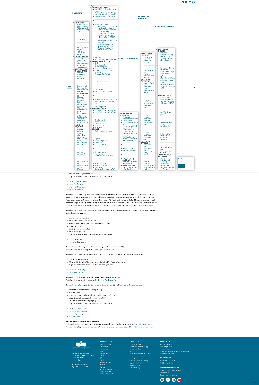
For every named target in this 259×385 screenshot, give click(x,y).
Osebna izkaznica (135, 344)
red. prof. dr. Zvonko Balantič (78, 181)
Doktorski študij (135, 368)
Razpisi (132, 351)
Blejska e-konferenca (167, 353)
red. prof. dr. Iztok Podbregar (78, 311)
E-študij (102, 360)
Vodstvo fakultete (135, 349)
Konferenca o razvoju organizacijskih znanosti (174, 351)
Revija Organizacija (166, 347)
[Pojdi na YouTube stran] (179, 380)
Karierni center (164, 373)
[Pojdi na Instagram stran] (168, 380)
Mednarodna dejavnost (167, 361)
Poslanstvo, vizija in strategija (139, 347)
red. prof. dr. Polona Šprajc (77, 270)
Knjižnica (102, 365)
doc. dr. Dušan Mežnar (76, 190)
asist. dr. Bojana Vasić (75, 314)
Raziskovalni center (166, 344)
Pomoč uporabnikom (106, 371)
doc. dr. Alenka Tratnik (108, 250)
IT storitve (103, 367)
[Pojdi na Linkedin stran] (174, 380)
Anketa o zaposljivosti (106, 374)
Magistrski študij (135, 365)
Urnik (101, 351)
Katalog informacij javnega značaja (140, 353)
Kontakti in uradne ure (107, 369)
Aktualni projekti (165, 349)
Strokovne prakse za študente (169, 375)
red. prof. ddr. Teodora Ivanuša (106, 280)
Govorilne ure (104, 353)
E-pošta (102, 356)
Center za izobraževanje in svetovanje (172, 370)
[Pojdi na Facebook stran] (162, 380)
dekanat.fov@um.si (81, 364)
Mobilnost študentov (167, 363)
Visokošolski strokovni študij (139, 361)
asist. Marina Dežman (75, 317)
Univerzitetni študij (136, 363)
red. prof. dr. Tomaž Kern (76, 184)
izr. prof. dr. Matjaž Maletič (77, 187)
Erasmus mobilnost (105, 362)
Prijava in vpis (104, 349)
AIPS (101, 358)
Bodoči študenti (104, 347)
